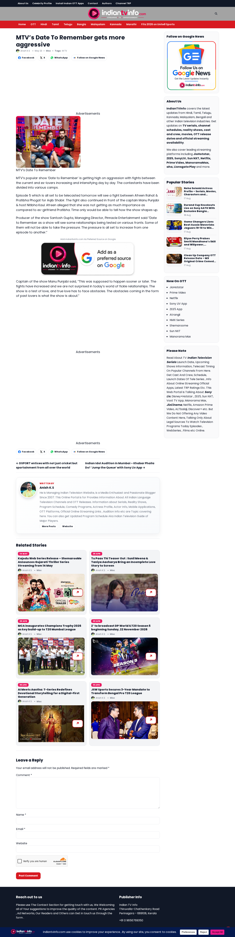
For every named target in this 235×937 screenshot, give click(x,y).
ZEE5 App (176, 309)
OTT (33, 24)
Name (21, 815)
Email (20, 829)
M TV (64, 50)
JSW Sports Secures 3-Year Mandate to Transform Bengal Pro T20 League (120, 691)
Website (67, 526)
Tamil (55, 24)
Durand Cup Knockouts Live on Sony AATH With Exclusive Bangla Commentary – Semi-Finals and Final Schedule (199, 208)
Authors (106, 3)
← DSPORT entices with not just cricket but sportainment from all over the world (46, 465)
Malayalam (98, 24)
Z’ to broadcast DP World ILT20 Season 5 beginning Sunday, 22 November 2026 (121, 627)
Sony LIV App (178, 304)
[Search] (216, 14)
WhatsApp (61, 57)
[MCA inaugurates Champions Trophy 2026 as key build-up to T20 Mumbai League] (51, 656)
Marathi (131, 24)
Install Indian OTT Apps (70, 3)
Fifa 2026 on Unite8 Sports (158, 24)
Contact (93, 3)
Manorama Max (180, 337)
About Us (23, 3)
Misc (48, 50)
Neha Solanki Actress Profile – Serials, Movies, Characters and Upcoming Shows (200, 191)
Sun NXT (175, 331)
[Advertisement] (88, 87)
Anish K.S (47, 487)
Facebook (28, 57)
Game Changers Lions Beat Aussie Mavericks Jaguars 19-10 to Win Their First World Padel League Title (199, 225)
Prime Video (178, 293)
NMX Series (177, 320)
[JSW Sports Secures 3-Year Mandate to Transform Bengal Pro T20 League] (124, 720)
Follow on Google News (91, 57)
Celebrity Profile (42, 3)
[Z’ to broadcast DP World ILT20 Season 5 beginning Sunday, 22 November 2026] (124, 656)
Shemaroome (179, 326)
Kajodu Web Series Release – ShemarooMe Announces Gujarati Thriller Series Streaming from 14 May (50, 562)
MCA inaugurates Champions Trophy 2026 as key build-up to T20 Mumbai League (49, 627)
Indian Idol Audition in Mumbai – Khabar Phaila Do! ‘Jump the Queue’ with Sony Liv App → (119, 465)
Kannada (115, 24)
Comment (24, 775)
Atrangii (175, 315)
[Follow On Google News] (191, 66)
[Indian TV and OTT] (117, 13)
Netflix (174, 298)
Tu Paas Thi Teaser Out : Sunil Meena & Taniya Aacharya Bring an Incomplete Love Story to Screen (123, 562)
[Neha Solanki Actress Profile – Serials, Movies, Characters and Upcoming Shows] (174, 193)
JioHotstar (177, 287)
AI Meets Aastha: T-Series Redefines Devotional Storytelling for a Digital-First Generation (48, 693)
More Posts (49, 526)
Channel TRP (123, 3)
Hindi (44, 24)
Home (22, 24)
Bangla (81, 24)
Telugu (68, 24)
